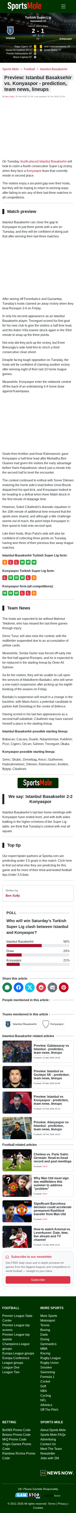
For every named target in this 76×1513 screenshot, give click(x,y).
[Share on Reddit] (41, 987)
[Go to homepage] (24, 6)
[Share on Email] (52, 987)
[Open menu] (63, 6)
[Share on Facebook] (18, 987)
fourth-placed (29, 161)
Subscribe (38, 1279)
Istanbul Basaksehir (53, 161)
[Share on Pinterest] (64, 987)
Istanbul (10, 38)
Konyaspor (66, 39)
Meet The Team (51, 1448)
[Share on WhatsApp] (7, 987)
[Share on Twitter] (30, 987)
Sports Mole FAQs (52, 1434)
